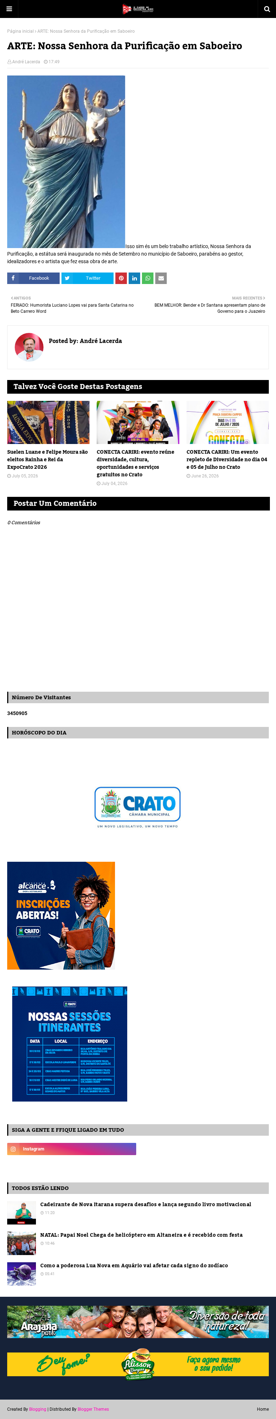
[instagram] (71, 1149)
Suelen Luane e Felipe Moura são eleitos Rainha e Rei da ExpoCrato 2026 (47, 460)
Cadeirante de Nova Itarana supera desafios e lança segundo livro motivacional (146, 1205)
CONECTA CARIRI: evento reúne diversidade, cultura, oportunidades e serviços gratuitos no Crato (135, 464)
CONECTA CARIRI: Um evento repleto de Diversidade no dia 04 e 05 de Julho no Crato (227, 460)
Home (263, 1409)
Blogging (37, 1409)
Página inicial (20, 31)
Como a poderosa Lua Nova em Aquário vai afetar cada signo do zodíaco (134, 1266)
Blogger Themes (93, 1409)
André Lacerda (26, 61)
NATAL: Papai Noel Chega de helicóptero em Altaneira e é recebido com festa (141, 1235)
